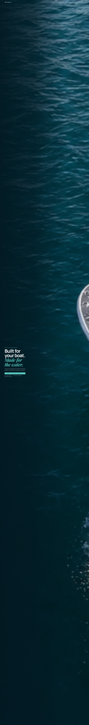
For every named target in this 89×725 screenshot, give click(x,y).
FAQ (76, 2)
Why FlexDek (55, 2)
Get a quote (81, 2)
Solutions (72, 2)
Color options (61, 2)
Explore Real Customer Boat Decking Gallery (15, 373)
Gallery (67, 2)
